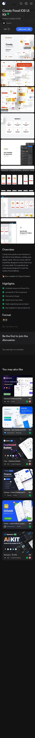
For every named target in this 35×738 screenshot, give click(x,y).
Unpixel (9, 495)
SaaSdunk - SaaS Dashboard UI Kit (15, 430)
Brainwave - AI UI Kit (10, 555)
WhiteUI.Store (11, 526)
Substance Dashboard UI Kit (13, 399)
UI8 (8, 401)
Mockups (18, 432)
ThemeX (8, 23)
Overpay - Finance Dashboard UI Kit (15, 492)
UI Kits (13, 401)
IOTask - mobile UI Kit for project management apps (15, 523)
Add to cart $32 (24, 29)
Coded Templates (16, 464)
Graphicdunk (10, 432)
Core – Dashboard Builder (12, 461)
